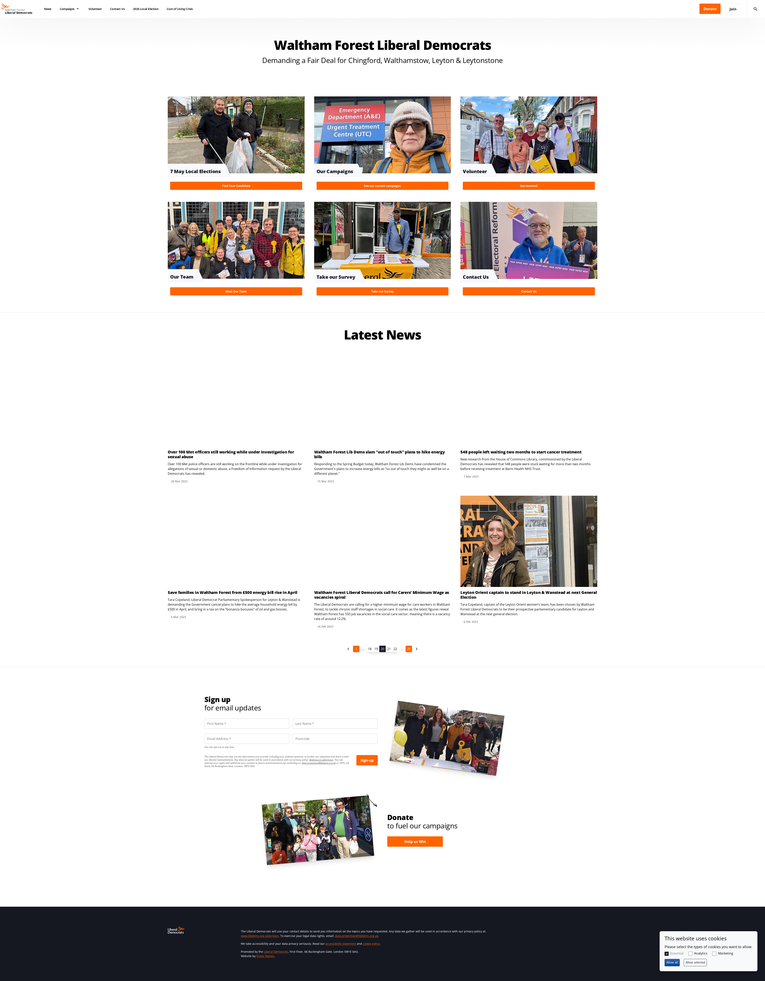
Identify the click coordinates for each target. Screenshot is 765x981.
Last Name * (299, 718)
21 (389, 649)
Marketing (725, 953)
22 (395, 649)
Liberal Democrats (276, 952)
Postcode (297, 733)
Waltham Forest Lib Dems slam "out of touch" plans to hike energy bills (379, 454)
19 (376, 649)
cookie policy (371, 944)
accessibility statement (341, 944)
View (236, 144)
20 (382, 649)
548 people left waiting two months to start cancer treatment (520, 452)
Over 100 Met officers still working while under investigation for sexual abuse (231, 454)
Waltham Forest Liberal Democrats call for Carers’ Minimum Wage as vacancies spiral (381, 595)
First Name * (211, 718)
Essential (677, 953)
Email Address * (213, 733)
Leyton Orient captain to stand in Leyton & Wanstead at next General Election (528, 595)
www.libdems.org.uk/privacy (260, 936)
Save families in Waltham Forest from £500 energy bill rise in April (232, 592)
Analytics (700, 953)
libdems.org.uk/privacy (321, 759)
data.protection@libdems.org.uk (319, 763)
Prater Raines (265, 956)
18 (370, 649)
